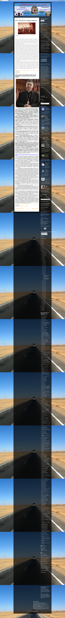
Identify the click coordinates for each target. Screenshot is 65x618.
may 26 (44, 266)
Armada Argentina (43, 329)
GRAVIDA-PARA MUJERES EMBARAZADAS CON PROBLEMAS (45, 411)
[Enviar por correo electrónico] (15, 71)
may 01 (44, 299)
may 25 (44, 267)
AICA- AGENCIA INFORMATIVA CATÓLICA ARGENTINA (45, 322)
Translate (47, 104)
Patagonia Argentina (44, 486)
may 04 (44, 296)
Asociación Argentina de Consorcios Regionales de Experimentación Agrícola (44, 333)
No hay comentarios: (33, 70)
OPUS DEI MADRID (44, 456)
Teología (27, 206)
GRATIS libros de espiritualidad (45, 409)
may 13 (44, 286)
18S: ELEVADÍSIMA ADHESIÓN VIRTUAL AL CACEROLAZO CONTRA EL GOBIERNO (45, 155)
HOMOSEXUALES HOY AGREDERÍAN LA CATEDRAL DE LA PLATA (47, 179)
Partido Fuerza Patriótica (44, 478)
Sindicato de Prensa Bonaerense (45, 516)
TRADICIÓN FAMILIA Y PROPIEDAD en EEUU (44, 526)
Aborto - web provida (44, 316)
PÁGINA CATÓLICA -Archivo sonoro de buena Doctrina (45, 467)
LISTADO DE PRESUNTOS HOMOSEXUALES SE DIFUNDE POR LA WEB (47, 109)
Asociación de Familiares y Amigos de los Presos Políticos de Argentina (45, 342)
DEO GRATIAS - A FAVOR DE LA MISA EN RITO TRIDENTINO (45, 387)
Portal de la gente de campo (45, 490)
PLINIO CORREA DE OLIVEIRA (45, 488)
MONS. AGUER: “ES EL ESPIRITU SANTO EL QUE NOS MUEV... (46, 279)
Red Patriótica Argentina (44, 499)
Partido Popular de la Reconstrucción (44, 483)
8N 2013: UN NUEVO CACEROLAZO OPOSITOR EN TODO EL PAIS (47, 171)
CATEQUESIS (43, 346)
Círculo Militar (43, 355)
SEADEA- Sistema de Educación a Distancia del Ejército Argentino (45, 513)
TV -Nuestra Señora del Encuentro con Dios (44, 529)
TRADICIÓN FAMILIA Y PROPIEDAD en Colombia (44, 524)
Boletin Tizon (43, 345)
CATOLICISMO (43, 348)
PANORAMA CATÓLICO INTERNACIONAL (44, 471)
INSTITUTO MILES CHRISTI (45, 420)
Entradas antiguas (35, 208)
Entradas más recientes (19, 208)
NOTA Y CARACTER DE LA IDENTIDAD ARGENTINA (26, 20)
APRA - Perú (43, 326)
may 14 (44, 285)
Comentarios (43, 234)
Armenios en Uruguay (44, 330)
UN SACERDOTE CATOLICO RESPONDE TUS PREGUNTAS (45, 531)
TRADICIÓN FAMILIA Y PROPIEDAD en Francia (44, 527)
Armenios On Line (43, 331)
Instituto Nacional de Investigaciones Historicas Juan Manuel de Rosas (45, 422)
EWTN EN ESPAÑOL (44, 396)
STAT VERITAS (43, 521)
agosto (43, 256)
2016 (42, 247)
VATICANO (42, 541)
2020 (42, 243)
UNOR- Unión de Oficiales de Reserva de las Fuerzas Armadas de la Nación (45, 538)
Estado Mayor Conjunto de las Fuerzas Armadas (45, 395)
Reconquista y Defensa (44, 498)
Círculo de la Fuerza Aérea (44, 354)
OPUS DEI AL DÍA (43, 453)
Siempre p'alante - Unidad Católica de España (44, 515)
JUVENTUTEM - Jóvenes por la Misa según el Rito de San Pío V (45, 429)
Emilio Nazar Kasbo (43, 195)
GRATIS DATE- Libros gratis (45, 408)
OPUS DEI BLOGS (43, 454)
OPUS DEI (42, 452)
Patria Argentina (43, 487)
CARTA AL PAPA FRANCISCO (47, 163)
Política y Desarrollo (44, 489)
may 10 (44, 289)
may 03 (44, 297)
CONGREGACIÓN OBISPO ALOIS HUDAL (45, 371)
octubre (43, 254)
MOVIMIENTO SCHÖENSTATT (45, 448)
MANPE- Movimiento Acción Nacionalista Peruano (45, 438)
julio (43, 257)
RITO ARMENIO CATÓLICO (45, 507)
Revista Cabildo (43, 505)
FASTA (42, 397)
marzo (43, 302)
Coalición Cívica (43, 356)
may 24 (44, 268)
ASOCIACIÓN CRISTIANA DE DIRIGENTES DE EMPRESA (45, 335)
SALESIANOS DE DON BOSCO (45, 508)
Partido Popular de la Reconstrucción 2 (44, 485)
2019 (42, 244)
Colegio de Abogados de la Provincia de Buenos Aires (44, 360)
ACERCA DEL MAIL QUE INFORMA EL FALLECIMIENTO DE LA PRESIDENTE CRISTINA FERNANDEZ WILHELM (45, 129)
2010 (42, 308)
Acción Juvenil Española (44, 320)
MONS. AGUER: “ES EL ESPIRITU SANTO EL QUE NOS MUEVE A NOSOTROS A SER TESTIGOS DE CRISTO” (25, 76)
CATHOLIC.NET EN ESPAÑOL (45, 347)
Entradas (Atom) (21, 210)
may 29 (44, 263)
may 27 (44, 265)
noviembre (43, 253)
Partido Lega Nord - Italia (44, 480)
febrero (43, 303)
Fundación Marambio (44, 407)
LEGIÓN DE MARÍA (44, 432)
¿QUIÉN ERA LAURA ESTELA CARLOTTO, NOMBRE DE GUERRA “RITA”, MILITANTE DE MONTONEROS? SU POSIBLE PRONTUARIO (45, 146)
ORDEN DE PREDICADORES (45, 458)
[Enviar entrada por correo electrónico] (37, 70)
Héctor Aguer (19, 206)
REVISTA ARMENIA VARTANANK (44, 504)
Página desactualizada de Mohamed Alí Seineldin (44, 468)
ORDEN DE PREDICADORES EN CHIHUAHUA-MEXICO (45, 460)
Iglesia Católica (24, 206)
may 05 (44, 295)
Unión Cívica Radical (44, 532)
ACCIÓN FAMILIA (43, 319)
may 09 (44, 290)
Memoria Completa (43, 439)
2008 (42, 310)
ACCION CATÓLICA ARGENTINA (44, 318)
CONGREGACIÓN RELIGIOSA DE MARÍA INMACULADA (45, 373)
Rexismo (42, 506)
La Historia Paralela (43, 431)
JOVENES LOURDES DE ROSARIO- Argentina (44, 428)
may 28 (44, 264)
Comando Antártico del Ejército (45, 361)
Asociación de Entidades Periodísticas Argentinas (44, 340)
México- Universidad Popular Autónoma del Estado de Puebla (45, 442)
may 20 (44, 273)
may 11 (44, 288)
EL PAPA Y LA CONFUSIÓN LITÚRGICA (47, 137)
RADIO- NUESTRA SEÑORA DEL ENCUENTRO (45, 496)
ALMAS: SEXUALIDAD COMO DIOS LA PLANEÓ (45, 324)
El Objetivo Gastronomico (44, 97)
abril (43, 301)
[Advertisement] (53, 579)
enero (43, 304)
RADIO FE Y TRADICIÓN (44, 494)
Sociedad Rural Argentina (44, 518)
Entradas (43, 233)
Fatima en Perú (43, 398)
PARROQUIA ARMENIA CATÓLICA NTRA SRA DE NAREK (44, 473)
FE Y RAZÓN (43, 399)
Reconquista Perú (43, 497)
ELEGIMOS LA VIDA (44, 393)
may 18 (44, 280)
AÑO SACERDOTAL (44, 325)
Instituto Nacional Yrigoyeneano (45, 425)
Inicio (28, 208)
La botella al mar (43, 430)
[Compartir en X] (17, 71)
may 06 (44, 294)
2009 (42, 309)
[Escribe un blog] (16, 71)
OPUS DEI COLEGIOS (44, 455)
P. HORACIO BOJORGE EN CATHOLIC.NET (45, 461)
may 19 (44, 274)
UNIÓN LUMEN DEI (44, 533)
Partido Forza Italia (43, 477)
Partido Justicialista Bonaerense (45, 479)
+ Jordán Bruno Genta (44, 315)
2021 (42, 242)
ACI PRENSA (43, 321)
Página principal (43, 100)
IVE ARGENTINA (43, 426)
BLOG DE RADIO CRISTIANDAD (43, 344)
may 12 (44, 287)
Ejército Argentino (43, 390)
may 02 (44, 298)
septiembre (43, 255)
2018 (42, 245)
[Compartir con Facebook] (18, 71)
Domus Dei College (44, 550)
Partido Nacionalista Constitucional (44, 481)
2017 (42, 246)
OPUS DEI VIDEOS (44, 457)
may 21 (44, 272)
